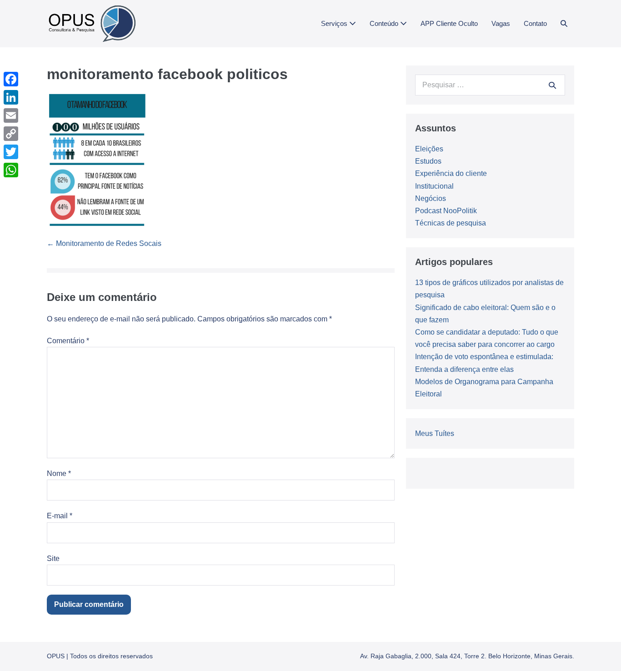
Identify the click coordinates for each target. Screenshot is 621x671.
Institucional (434, 186)
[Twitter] (11, 152)
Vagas (500, 23)
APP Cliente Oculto (449, 23)
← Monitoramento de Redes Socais (104, 243)
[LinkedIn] (11, 97)
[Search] (552, 85)
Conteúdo (385, 23)
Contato (535, 23)
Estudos (428, 161)
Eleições (429, 149)
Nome (59, 473)
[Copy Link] (11, 134)
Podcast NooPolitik (446, 211)
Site (53, 558)
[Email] (11, 115)
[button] (564, 23)
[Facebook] (11, 79)
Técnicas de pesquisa (450, 223)
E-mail (59, 516)
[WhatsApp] (11, 170)
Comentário (68, 341)
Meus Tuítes (434, 433)
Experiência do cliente (451, 173)
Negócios (430, 198)
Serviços (335, 23)
